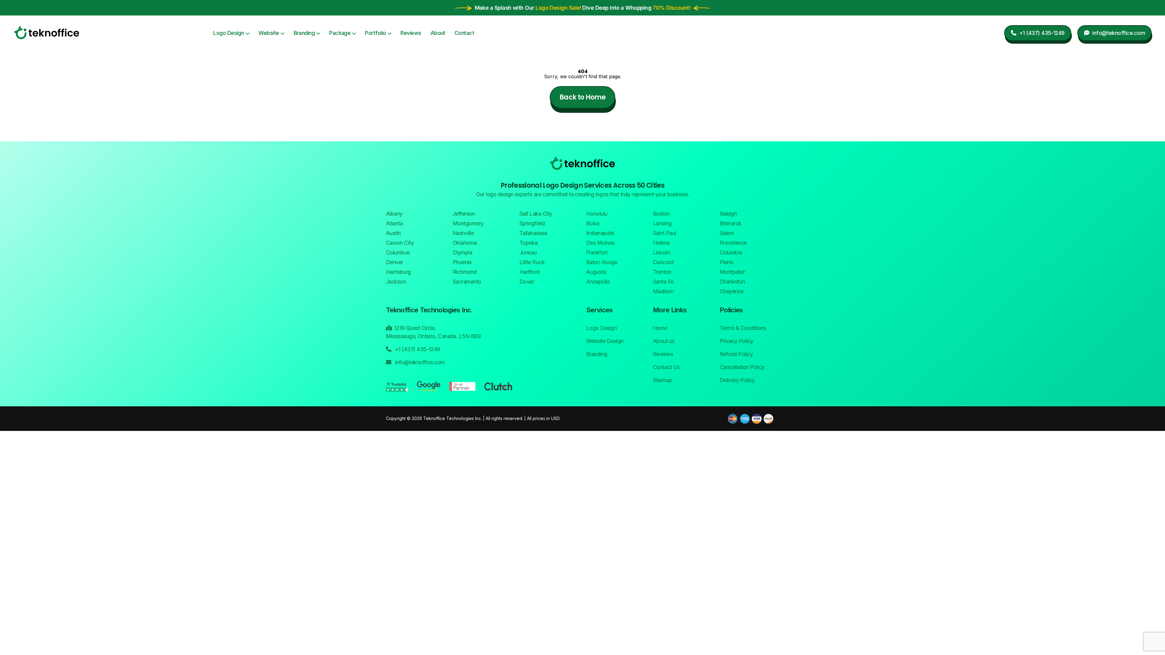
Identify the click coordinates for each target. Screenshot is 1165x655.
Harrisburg (398, 272)
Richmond (465, 272)
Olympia (462, 252)
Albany (394, 213)
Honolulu (596, 213)
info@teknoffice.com (418, 362)
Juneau (528, 252)
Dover (526, 281)
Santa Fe (663, 281)
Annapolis (598, 281)
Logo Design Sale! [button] (558, 8)
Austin (393, 233)
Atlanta (394, 223)
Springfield (532, 223)
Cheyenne (732, 291)
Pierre (726, 262)
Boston (661, 213)
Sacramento (467, 281)
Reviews (410, 33)
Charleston (732, 281)
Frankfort (596, 252)
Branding (304, 33)
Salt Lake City (535, 213)
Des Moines (600, 243)
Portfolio (375, 33)
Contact (464, 33)
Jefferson (464, 213)
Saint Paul (664, 233)
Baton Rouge (601, 262)
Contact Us (666, 367)
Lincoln (661, 252)
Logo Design (228, 33)
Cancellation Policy (742, 367)
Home (660, 328)
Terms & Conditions (743, 328)
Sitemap (662, 380)
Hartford (529, 272)
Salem (727, 233)
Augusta (596, 272)
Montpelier (732, 272)
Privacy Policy (736, 341)
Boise (592, 223)
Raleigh (728, 213)
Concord (663, 262)
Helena (661, 243)
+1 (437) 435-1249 (416, 349)
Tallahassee (533, 233)
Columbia (731, 252)
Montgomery (468, 223)
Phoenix (462, 262)
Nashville (463, 233)
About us (663, 341)
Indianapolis (600, 233)
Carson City (400, 243)
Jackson (396, 281)
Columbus (398, 252)
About (438, 33)
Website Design (604, 341)
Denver (394, 262)
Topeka (528, 243)
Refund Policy (736, 354)
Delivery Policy (737, 380)
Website (268, 33)
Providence (733, 243)
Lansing (662, 223)
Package (339, 33)
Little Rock (532, 262)
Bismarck (730, 223)
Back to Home (582, 97)
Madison (663, 291)
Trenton (662, 272)
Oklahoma (465, 243)
